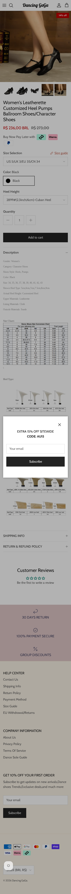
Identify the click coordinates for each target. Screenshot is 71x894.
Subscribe (35, 461)
